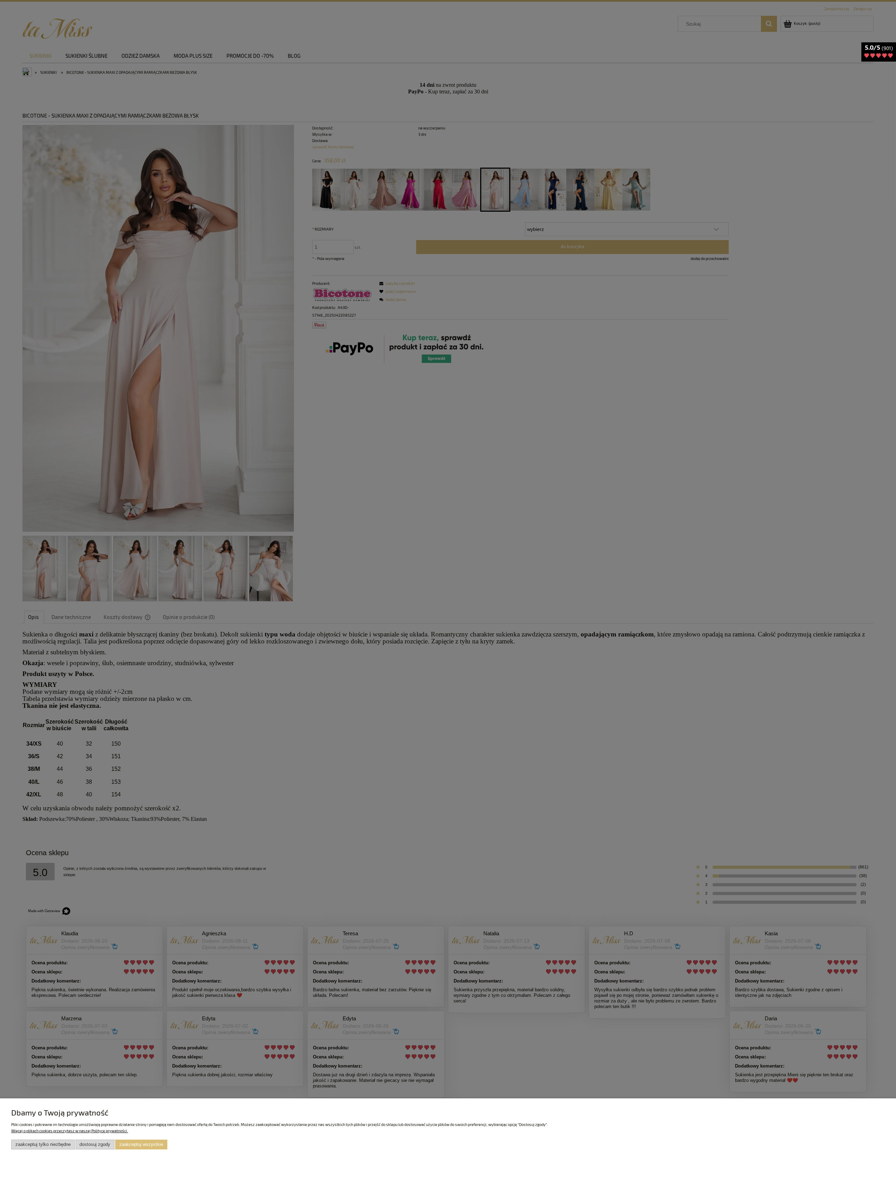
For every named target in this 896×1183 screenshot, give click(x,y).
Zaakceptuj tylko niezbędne (43, 1144)
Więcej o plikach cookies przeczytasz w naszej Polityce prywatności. (69, 1130)
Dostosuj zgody (94, 1144)
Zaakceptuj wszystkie (141, 1144)
